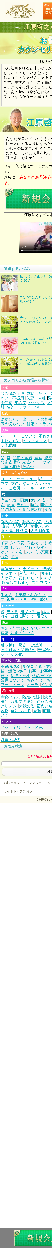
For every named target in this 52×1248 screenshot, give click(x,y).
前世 (47, 710)
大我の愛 (27, 706)
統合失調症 (32, 509)
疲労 (5, 526)
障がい (23, 505)
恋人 (46, 611)
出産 (14, 556)
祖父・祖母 (30, 611)
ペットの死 (33, 727)
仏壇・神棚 (20, 675)
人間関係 (19, 526)
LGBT (38, 407)
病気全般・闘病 (14, 500)
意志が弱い (29, 573)
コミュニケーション (19, 479)
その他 (28, 466)
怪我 (35, 505)
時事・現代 (10, 739)
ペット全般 (10, 727)
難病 (11, 505)
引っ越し (8, 645)
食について (21, 710)
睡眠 (37, 710)
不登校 (32, 543)
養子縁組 (8, 445)
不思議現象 (10, 666)
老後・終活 (38, 599)
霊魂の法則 (10, 697)
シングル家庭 (37, 552)
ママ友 (17, 552)
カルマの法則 (22, 701)
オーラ (33, 684)
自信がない (10, 569)
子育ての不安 (12, 543)
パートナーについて (19, 436)
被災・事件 (16, 599)
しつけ (16, 547)
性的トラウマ (19, 407)
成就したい (36, 393)
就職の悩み (10, 521)
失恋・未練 (36, 398)
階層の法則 (32, 697)
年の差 (20, 402)
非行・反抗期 (36, 547)
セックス (36, 402)
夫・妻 (12, 611)
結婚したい (10, 419)
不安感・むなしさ (30, 595)
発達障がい (10, 509)
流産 (4, 616)
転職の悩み (32, 521)
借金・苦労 (10, 628)
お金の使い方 (22, 633)
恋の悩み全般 (12, 393)
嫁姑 (38, 457)
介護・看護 (10, 466)
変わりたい (29, 578)
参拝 (22, 671)
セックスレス (35, 441)
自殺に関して (22, 616)
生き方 (6, 595)
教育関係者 (40, 530)
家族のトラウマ (36, 462)
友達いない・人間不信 (30, 483)
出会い (28, 419)
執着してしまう (16, 582)
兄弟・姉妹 (22, 457)
